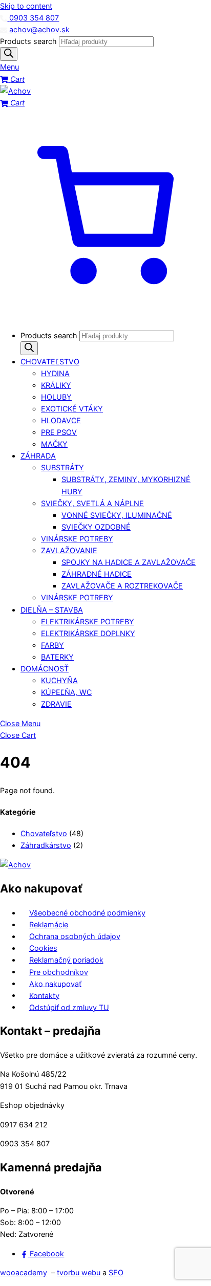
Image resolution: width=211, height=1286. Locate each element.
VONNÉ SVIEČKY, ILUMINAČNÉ (116, 515)
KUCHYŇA (59, 680)
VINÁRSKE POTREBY (77, 538)
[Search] (8, 54)
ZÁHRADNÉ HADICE (96, 574)
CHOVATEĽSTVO (49, 361)
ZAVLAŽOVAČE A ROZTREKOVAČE (122, 585)
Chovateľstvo (43, 833)
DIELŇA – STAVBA (51, 609)
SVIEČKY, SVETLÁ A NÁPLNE (92, 503)
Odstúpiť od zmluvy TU (69, 1006)
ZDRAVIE (56, 704)
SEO (116, 1272)
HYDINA (55, 373)
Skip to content (26, 6)
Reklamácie (48, 924)
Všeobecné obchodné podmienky (87, 912)
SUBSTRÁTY (62, 467)
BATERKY (57, 656)
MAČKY (54, 444)
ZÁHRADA (38, 455)
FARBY (52, 645)
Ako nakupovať (55, 983)
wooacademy (23, 1272)
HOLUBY (56, 397)
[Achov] (15, 90)
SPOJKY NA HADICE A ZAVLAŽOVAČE (128, 562)
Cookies (43, 948)
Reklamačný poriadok (66, 959)
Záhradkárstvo (45, 845)
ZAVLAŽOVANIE (69, 550)
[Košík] (105, 316)
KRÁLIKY (56, 385)
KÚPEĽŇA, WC (66, 692)
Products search (29, 41)
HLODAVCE (61, 420)
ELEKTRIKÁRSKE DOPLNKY (88, 633)
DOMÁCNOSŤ (44, 668)
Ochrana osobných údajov (74, 936)
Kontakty (44, 995)
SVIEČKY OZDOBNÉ (96, 526)
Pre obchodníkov (58, 971)
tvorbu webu (78, 1272)
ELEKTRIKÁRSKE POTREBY (87, 621)
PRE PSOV (59, 432)
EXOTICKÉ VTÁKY (72, 408)
